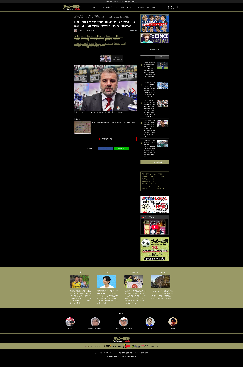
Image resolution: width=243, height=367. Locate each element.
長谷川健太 (109, 39)
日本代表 (109, 7)
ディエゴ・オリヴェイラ (81, 43)
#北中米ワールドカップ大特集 (152, 174)
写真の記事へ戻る (107, 139)
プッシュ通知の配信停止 (141, 353)
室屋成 (123, 43)
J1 (75, 36)
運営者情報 (122, 353)
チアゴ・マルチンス (108, 43)
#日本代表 (161, 176)
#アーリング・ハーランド (150, 186)
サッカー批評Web (78, 15)
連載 (153, 7)
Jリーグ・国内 (119, 7)
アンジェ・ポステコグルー (97, 39)
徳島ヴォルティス (92, 36)
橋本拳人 (117, 43)
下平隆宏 (77, 39)
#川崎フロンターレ (148, 181)
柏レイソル (102, 36)
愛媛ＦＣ (83, 36)
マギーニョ (116, 39)
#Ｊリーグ (153, 176)
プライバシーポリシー (112, 353)
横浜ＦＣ (120, 36)
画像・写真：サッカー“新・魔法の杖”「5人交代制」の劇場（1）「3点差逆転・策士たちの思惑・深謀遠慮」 (101, 17)
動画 (148, 7)
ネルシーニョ (84, 39)
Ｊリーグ (84, 46)
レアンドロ (77, 46)
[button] (133, 90)
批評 (94, 7)
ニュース (101, 7)
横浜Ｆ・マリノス (111, 36)
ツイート (90, 148)
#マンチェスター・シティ (150, 184)
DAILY (147, 57)
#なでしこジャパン (148, 179)
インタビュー (131, 7)
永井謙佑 (91, 43)
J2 (78, 36)
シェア (106, 148)
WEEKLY (161, 57)
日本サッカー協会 (93, 46)
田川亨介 (98, 43)
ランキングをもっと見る (154, 162)
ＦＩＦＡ (102, 46)
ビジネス (141, 7)
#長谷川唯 (145, 176)
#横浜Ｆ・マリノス (148, 188)
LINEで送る (122, 148)
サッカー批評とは (100, 353)
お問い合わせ (130, 353)
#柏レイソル (160, 188)
